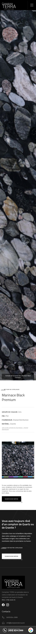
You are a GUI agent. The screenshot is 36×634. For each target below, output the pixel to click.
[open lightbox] (18, 190)
